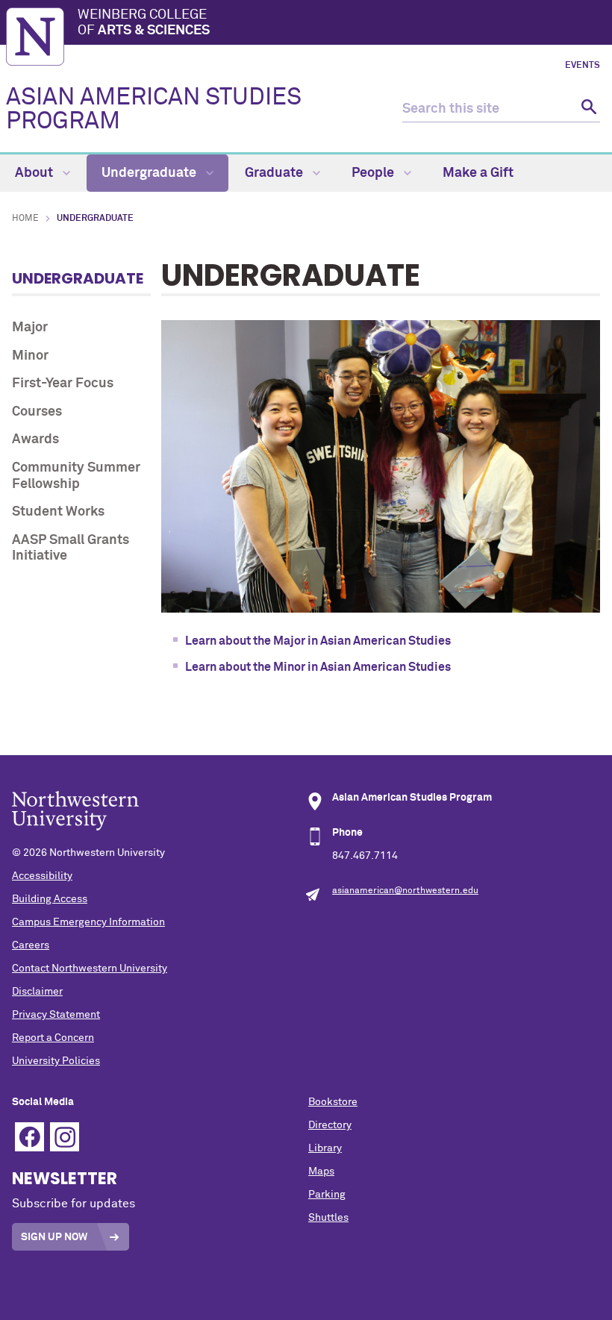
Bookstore (332, 1102)
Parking (327, 1194)
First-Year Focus (62, 383)
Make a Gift (478, 173)
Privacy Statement (56, 1015)
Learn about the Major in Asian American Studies (319, 641)
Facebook (29, 1136)
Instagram (64, 1136)
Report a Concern (53, 1038)
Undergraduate (150, 173)
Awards (35, 439)
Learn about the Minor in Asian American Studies (319, 667)
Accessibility (42, 876)
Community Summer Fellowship (76, 476)
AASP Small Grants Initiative (70, 548)
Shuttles (328, 1218)
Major (30, 327)
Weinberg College (144, 23)
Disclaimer (37, 991)
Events (582, 65)
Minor (30, 356)
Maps (321, 1171)
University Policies (56, 1061)
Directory (330, 1125)
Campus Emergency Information (88, 922)
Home (25, 218)
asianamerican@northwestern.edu (405, 890)
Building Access (49, 899)
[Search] (587, 109)
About (35, 173)
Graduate (275, 173)
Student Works (58, 512)
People (374, 173)
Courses (37, 412)
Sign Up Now (54, 1237)
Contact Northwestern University (89, 968)
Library (325, 1148)
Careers (30, 945)
